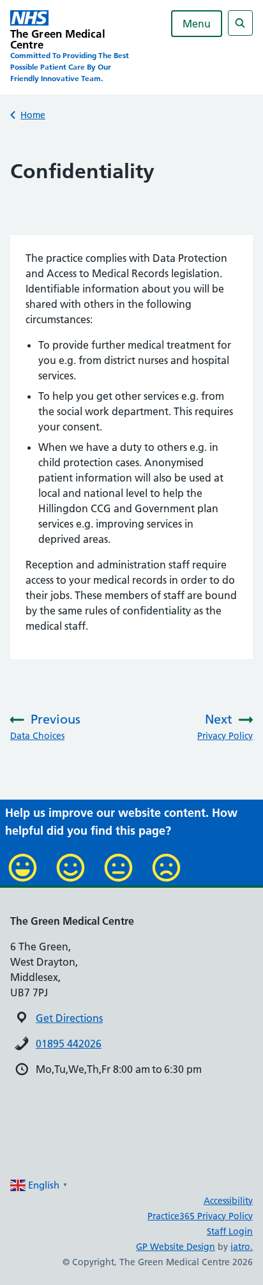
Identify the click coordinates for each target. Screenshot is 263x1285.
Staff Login (230, 1231)
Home (32, 115)
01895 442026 (68, 1043)
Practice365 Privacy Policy (200, 1216)
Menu (197, 23)
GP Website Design (175, 1246)
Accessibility (228, 1200)
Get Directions (69, 1018)
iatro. (241, 1246)
